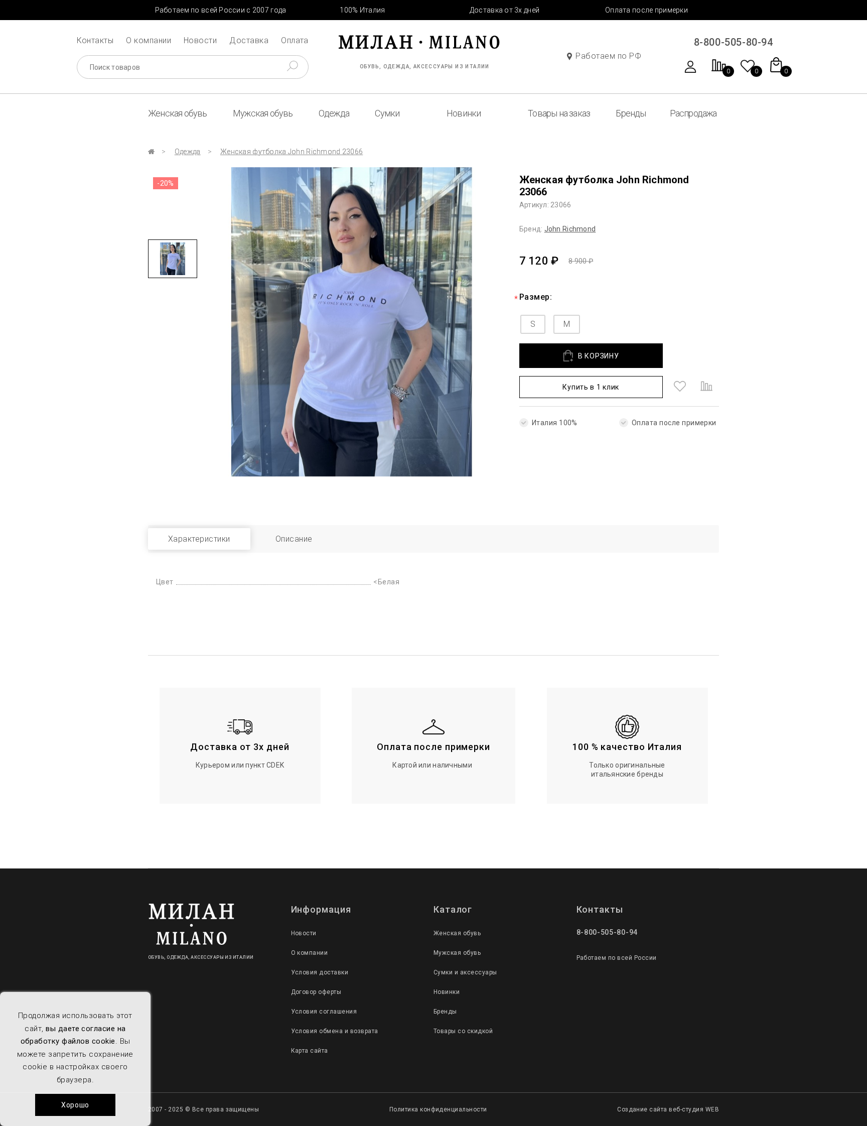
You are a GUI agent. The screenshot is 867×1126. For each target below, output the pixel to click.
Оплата (295, 40)
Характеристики (199, 539)
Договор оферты (316, 991)
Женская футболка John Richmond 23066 (291, 152)
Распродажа (693, 113)
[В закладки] (679, 387)
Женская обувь (177, 113)
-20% (165, 183)
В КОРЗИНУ (598, 356)
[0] (719, 70)
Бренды (631, 113)
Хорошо (75, 1105)
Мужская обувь (263, 113)
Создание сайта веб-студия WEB (668, 1109)
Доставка (248, 40)
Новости (200, 40)
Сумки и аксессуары (465, 972)
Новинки (464, 113)
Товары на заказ (559, 113)
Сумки (387, 113)
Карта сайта (309, 1050)
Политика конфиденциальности (438, 1109)
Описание (294, 539)
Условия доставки (320, 972)
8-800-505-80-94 (733, 42)
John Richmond (570, 229)
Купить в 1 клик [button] (590, 387)
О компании (148, 40)
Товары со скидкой (463, 1031)
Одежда (334, 113)
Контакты (95, 40)
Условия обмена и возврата (334, 1031)
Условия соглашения (324, 1011)
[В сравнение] (706, 387)
